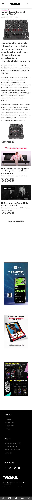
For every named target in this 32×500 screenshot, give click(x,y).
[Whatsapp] (3, 142)
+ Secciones (9, 426)
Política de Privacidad (12, 450)
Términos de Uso (11, 446)
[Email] (10, 142)
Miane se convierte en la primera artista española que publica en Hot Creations (15, 171)
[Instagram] (13, 142)
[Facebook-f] (6, 468)
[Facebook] (5, 142)
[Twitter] (8, 142)
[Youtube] (19, 468)
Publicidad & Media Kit (13, 443)
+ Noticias (8, 419)
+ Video (8, 429)
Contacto (8, 453)
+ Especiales (9, 422)
